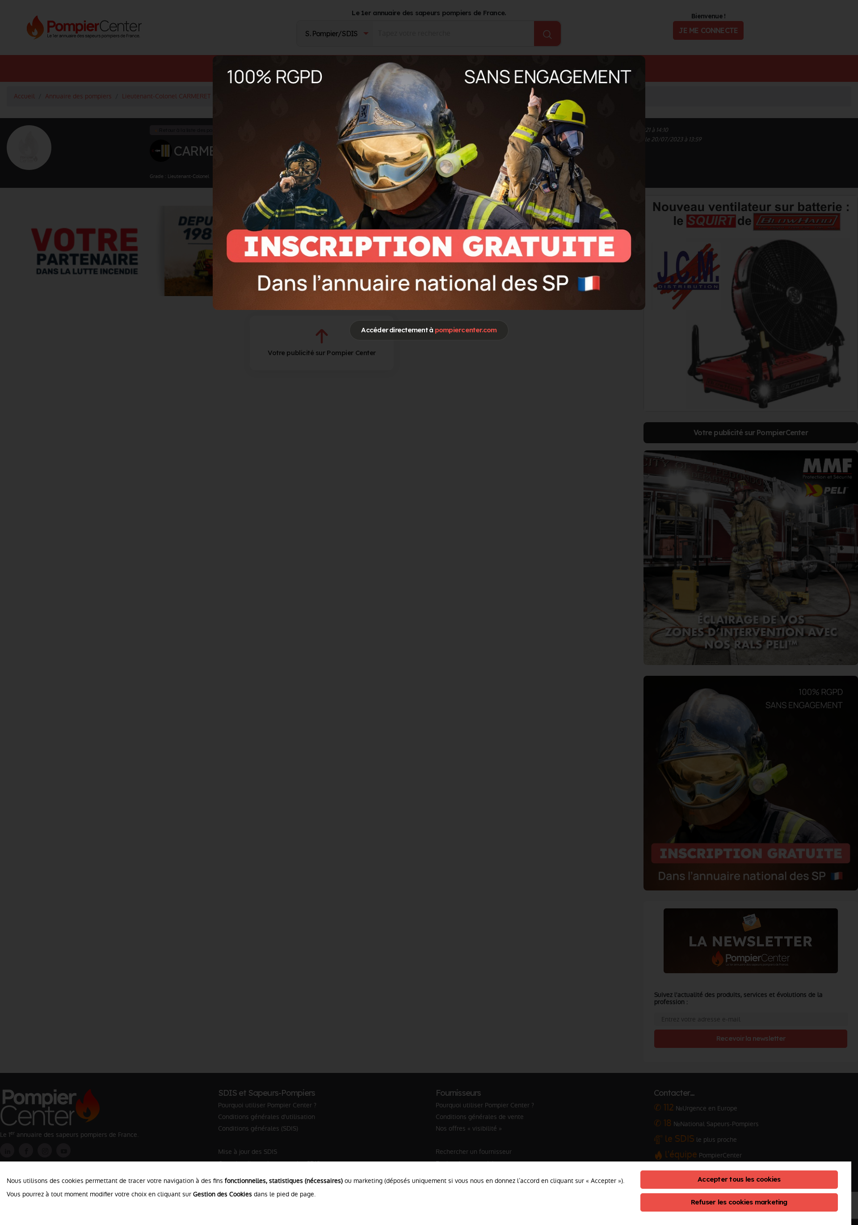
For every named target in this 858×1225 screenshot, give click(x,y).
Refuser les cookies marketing (739, 1202)
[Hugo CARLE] (429, 182)
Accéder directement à (428, 330)
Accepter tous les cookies (739, 1179)
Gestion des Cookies (222, 1194)
